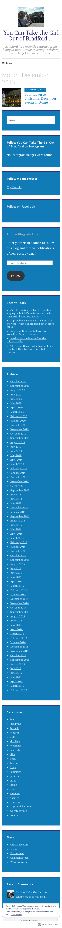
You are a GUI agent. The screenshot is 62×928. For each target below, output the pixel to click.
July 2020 (15, 394)
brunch (14, 728)
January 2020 (18, 420)
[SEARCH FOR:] (31, 120)
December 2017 (19, 507)
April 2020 (16, 407)
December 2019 (19, 425)
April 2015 (16, 581)
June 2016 (16, 525)
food (13, 758)
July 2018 (15, 494)
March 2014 (17, 633)
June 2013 (16, 673)
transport (16, 802)
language (15, 772)
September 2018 (19, 490)
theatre (14, 798)
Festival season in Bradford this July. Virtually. (26, 340)
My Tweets (14, 187)
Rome (13, 784)
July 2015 (15, 568)
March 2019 (17, 464)
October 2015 (18, 555)
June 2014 (16, 620)
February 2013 (18, 690)
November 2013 (19, 651)
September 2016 (19, 516)
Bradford (15, 724)
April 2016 (16, 533)
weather (15, 815)
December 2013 (19, 646)
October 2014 (18, 607)
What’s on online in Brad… (31, 897)
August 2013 (17, 664)
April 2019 (16, 459)
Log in (13, 849)
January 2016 (18, 546)
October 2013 (18, 655)
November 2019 (19, 429)
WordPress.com (19, 862)
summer (15, 793)
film (12, 754)
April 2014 (16, 629)
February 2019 (18, 468)
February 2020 (18, 416)
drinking (15, 741)
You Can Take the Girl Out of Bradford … (31, 35)
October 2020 (18, 381)
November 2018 (19, 481)
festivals (15, 750)
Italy (13, 767)
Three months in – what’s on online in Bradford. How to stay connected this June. (30, 349)
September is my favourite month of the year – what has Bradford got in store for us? (30, 323)
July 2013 (15, 668)
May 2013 (15, 677)
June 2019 (16, 451)
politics (14, 776)
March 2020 (17, 412)
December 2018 (19, 477)
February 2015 (18, 590)
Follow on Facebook (21, 206)
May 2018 (15, 503)
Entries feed (17, 853)
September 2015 (19, 559)
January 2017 (18, 512)
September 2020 (19, 385)
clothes (14, 732)
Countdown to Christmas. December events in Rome (40, 98)
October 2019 (18, 433)
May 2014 (15, 625)
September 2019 (19, 438)
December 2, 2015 (35, 89)
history (14, 763)
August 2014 (17, 616)
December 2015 (19, 551)
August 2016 (17, 520)
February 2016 (18, 542)
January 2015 (18, 594)
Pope (13, 780)
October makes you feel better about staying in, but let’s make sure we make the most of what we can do (30, 313)
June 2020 (16, 399)
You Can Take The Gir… (29, 892)
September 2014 (19, 612)
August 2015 (17, 564)
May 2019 (15, 455)
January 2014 (18, 642)
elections (15, 745)
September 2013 (19, 659)
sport (13, 789)
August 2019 (17, 442)
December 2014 (19, 598)
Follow (15, 276)
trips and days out (20, 806)
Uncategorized (18, 811)
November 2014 (19, 603)
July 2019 (15, 446)
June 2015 (16, 572)
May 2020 (15, 403)
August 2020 (17, 390)
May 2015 (15, 577)
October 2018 (18, 486)
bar (12, 719)
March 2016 (17, 538)
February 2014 (18, 638)
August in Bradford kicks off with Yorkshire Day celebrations (27, 332)
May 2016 (15, 529)
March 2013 (17, 685)
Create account (19, 844)
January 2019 (18, 472)
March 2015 (17, 586)
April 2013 (16, 681)
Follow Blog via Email (23, 234)
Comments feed (19, 857)
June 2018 (16, 499)
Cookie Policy (16, 914)
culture (14, 737)
